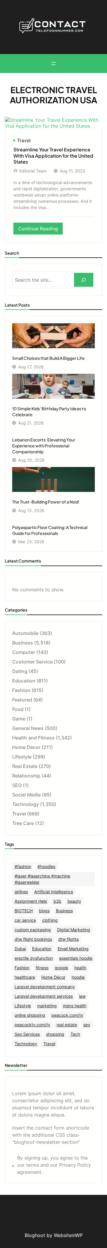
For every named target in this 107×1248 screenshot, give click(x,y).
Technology (25, 804)
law (82, 996)
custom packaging (33, 929)
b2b (57, 901)
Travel (24, 140)
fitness (42, 967)
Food (17, 709)
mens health (74, 1005)
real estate (66, 1024)
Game (18, 719)
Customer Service (32, 662)
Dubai (20, 948)
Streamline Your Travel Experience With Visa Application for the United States (53, 156)
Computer (23, 652)
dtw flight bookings (33, 939)
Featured (22, 700)
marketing (47, 1005)
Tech (75, 1034)
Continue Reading (40, 230)
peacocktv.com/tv (32, 1024)
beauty (74, 901)
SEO (17, 785)
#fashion (23, 866)
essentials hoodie (75, 958)
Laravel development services (44, 996)
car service (25, 920)
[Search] (83, 280)
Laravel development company (45, 986)
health (80, 967)
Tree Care (23, 823)
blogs (44, 910)
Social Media (26, 795)
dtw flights (68, 939)
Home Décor (53, 977)
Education (23, 681)
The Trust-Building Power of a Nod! (45, 501)
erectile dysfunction (34, 958)
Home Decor (26, 747)
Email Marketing (73, 948)
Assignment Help (31, 901)
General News (28, 728)
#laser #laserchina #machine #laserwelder (42, 879)
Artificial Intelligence (53, 891)
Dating (19, 671)
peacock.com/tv (67, 1015)
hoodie (78, 977)
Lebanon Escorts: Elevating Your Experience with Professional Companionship (43, 445)
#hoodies (46, 866)
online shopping (30, 1015)
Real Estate (24, 766)
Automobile (25, 633)
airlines (21, 891)
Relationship (26, 776)
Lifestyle (22, 757)
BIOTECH (24, 910)
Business (22, 643)
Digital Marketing (73, 929)
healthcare (25, 977)
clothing (50, 920)
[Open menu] (53, 63)
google (61, 967)
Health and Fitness (33, 738)
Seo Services (27, 1034)
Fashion (21, 690)
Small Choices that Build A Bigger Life (48, 358)
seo (86, 1024)
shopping (55, 1034)
